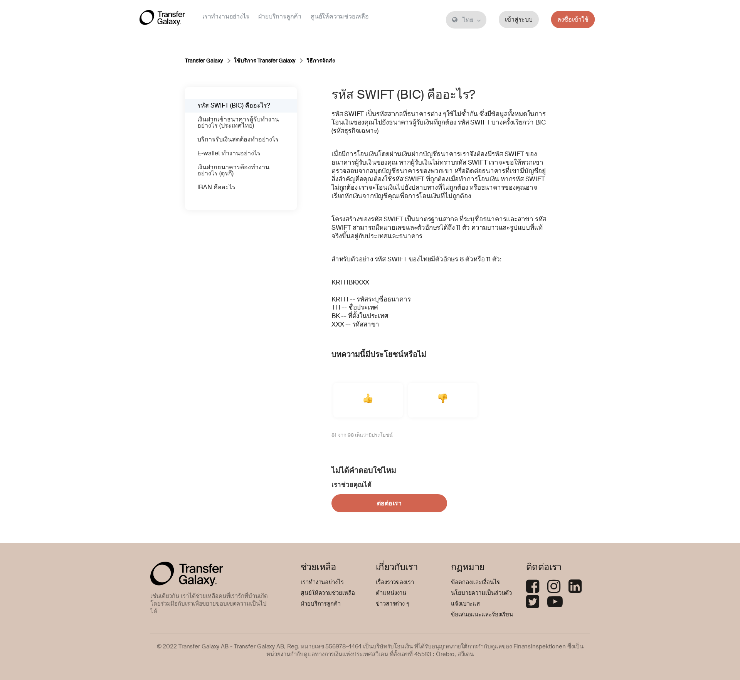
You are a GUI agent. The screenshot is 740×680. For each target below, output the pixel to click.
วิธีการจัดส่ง (320, 60)
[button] (368, 400)
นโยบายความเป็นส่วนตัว (481, 593)
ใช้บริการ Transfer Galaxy (265, 60)
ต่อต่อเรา (389, 503)
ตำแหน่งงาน (391, 593)
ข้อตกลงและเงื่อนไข (476, 582)
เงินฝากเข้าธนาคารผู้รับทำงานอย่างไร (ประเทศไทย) (238, 122)
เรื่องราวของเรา (395, 582)
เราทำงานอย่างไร (225, 16)
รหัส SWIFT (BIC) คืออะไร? (233, 105)
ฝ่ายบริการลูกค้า (279, 16)
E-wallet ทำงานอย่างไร (229, 153)
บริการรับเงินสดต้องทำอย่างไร (238, 139)
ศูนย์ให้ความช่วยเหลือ (340, 16)
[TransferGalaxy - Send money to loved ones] (162, 19)
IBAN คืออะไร (216, 187)
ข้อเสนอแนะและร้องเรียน (482, 614)
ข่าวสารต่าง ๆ (392, 604)
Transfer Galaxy (204, 60)
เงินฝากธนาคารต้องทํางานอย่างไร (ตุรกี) (233, 170)
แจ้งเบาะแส (465, 604)
